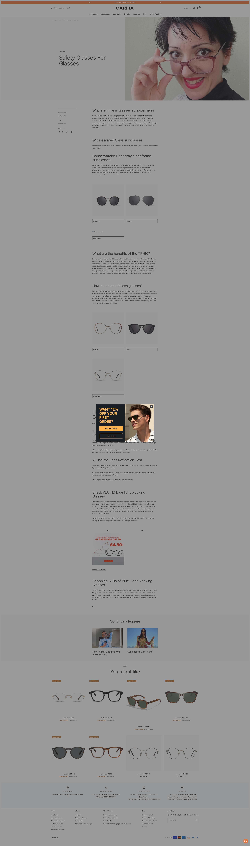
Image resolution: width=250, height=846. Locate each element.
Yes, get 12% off (111, 428)
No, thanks (111, 436)
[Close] (151, 406)
